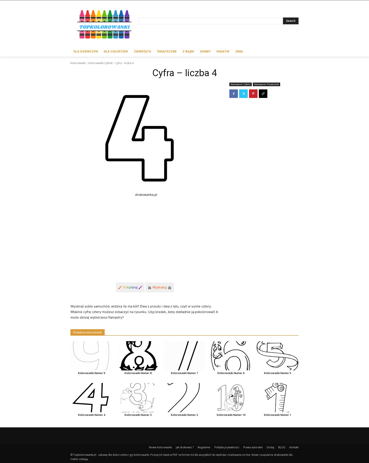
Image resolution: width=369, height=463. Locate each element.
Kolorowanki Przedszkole (266, 84)
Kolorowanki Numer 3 (138, 414)
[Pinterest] (253, 93)
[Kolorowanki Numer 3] (138, 397)
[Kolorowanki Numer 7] (184, 355)
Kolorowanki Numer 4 (91, 414)
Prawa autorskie (253, 447)
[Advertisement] (144, 237)
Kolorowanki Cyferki (100, 63)
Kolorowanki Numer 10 (231, 414)
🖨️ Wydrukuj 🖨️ (160, 287)
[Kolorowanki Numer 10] (231, 397)
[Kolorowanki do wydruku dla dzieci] (104, 25)
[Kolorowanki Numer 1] (278, 397)
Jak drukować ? (185, 447)
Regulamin (204, 447)
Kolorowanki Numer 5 (277, 373)
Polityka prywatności (226, 447)
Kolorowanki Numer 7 (184, 373)
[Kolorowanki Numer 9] (91, 355)
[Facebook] (233, 93)
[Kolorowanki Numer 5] (278, 355)
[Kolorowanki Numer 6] (231, 355)
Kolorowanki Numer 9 (91, 373)
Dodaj (270, 447)
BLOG (281, 447)
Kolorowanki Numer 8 (138, 373)
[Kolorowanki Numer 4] (91, 397)
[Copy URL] (263, 93)
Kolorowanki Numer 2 (184, 414)
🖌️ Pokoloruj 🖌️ (130, 287)
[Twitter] (243, 93)
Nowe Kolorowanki (160, 447)
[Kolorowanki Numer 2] (184, 397)
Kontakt (294, 447)
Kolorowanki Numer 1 (277, 414)
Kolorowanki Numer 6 (231, 373)
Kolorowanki (78, 63)
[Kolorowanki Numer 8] (138, 355)
